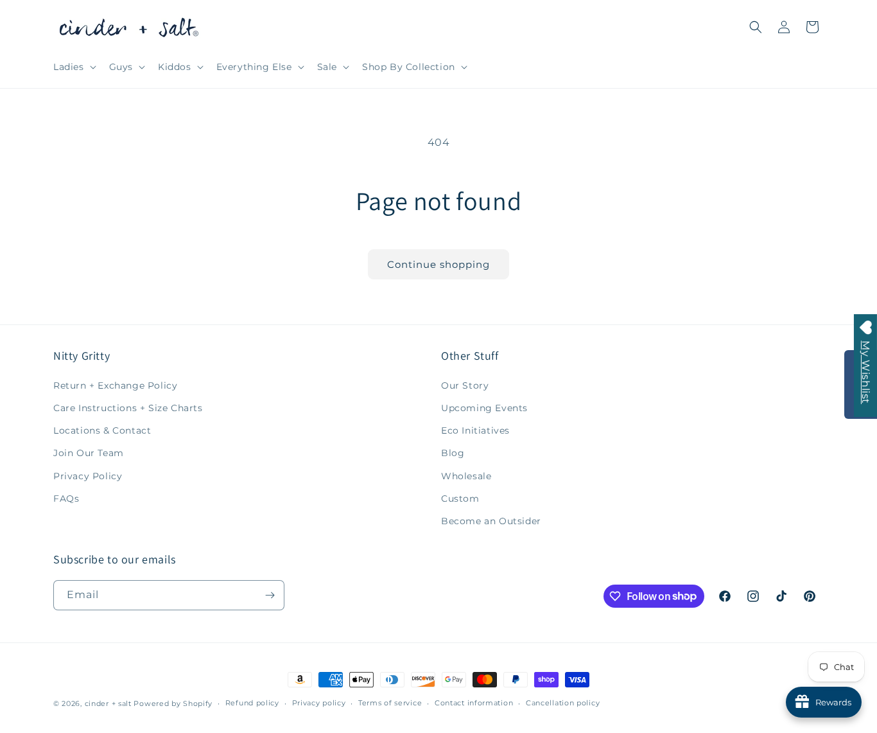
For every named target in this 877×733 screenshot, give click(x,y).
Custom (460, 498)
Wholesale (466, 476)
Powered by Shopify (173, 703)
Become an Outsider (491, 521)
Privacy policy (319, 702)
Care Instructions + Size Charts (128, 408)
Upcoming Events (484, 408)
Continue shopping (438, 264)
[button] (73, 66)
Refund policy (252, 702)
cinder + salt (108, 703)
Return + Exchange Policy (115, 385)
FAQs (66, 498)
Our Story (465, 385)
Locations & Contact (102, 430)
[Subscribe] (270, 595)
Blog (452, 453)
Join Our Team (88, 453)
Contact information (474, 702)
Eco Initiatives (475, 430)
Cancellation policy (563, 702)
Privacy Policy (87, 476)
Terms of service (390, 702)
